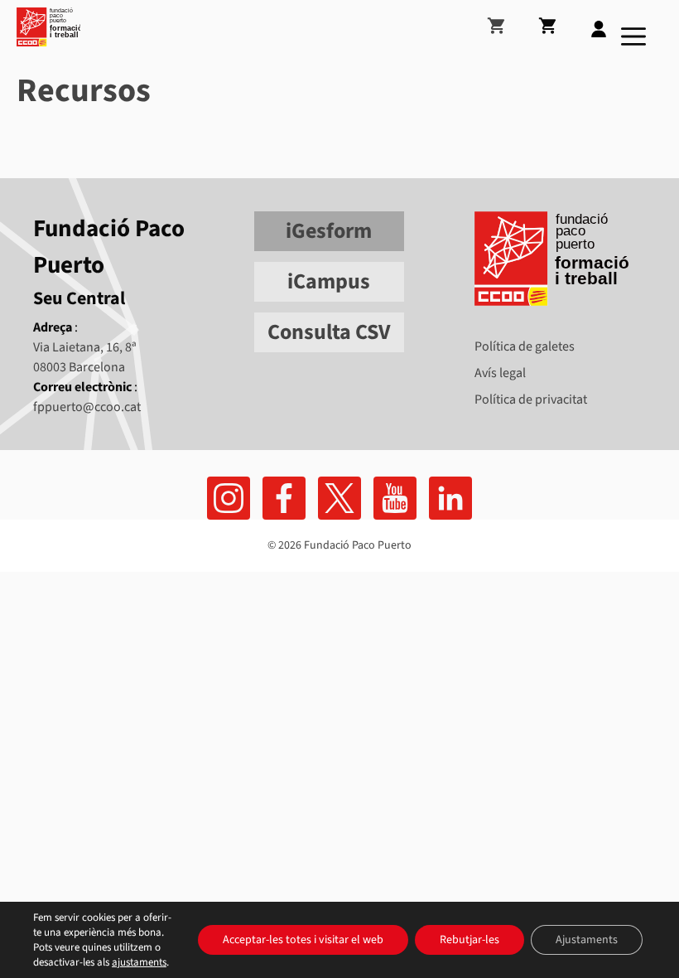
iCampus (328, 281)
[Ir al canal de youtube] (395, 498)
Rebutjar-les (469, 940)
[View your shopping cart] (510, 19)
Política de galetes (524, 346)
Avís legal (500, 373)
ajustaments (139, 962)
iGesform (329, 230)
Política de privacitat (530, 399)
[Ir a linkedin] (450, 498)
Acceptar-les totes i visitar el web (303, 940)
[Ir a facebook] (228, 498)
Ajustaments (587, 940)
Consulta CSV (328, 332)
